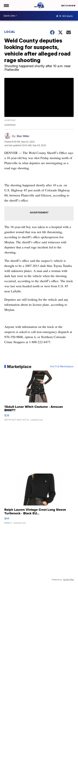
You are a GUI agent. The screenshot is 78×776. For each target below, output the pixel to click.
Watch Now (67, 6)
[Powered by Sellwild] (68, 579)
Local (9, 32)
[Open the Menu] (6, 5)
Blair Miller (23, 136)
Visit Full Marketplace (62, 366)
